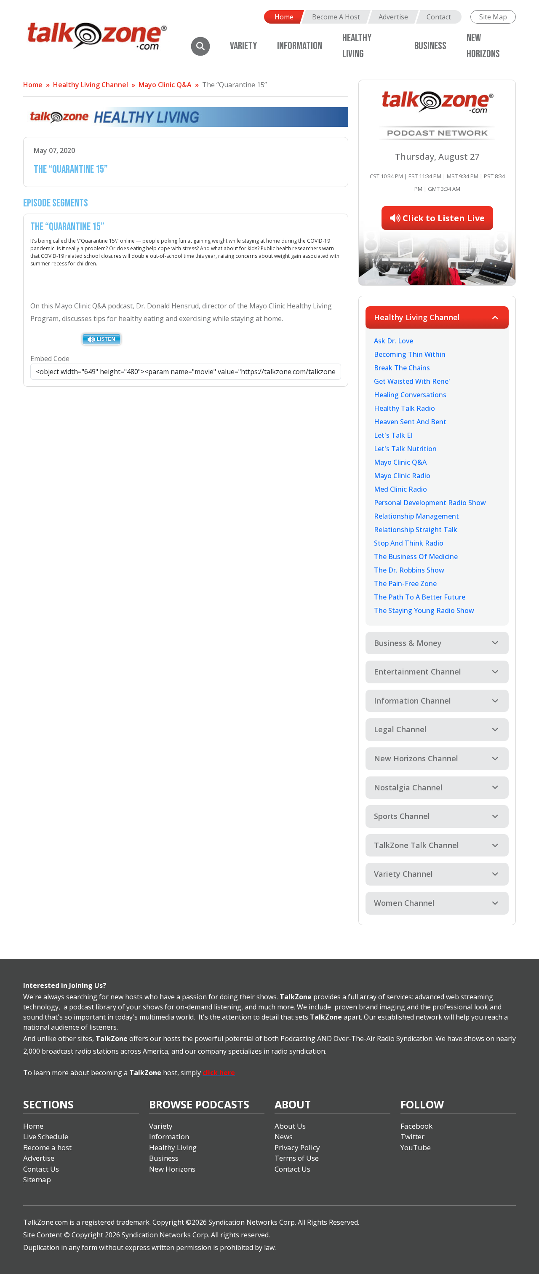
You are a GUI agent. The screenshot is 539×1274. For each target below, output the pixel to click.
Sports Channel (402, 816)
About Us (290, 1126)
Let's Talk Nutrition (405, 448)
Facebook (416, 1126)
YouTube (415, 1147)
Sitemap (37, 1179)
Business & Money (408, 643)
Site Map (493, 16)
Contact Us (41, 1169)
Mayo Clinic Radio (402, 475)
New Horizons (172, 1169)
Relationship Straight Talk (415, 529)
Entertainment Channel (417, 671)
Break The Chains (402, 367)
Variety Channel (403, 874)
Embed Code (49, 358)
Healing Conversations (410, 394)
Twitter (412, 1136)
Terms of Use (297, 1158)
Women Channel (404, 903)
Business (430, 46)
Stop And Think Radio (408, 543)
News (284, 1136)
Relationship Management (416, 516)
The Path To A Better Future (419, 597)
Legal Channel (400, 729)
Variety (243, 46)
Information (299, 46)
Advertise (393, 16)
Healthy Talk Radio (404, 408)
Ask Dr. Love (393, 340)
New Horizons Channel (416, 758)
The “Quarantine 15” (234, 84)
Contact (439, 16)
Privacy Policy (297, 1147)
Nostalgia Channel (408, 787)
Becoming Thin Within (410, 354)
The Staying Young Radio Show (424, 610)
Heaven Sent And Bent (410, 421)
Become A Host (336, 16)
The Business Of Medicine (416, 556)
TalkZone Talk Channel (416, 845)
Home (284, 16)
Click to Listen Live (442, 218)
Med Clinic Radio (400, 489)
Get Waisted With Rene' (412, 381)
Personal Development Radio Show (430, 502)
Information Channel (412, 701)
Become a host (47, 1147)
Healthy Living (173, 1147)
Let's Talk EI (393, 435)
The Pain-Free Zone (405, 583)
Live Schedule (45, 1136)
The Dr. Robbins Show (409, 570)
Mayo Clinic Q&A (165, 84)
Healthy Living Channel (90, 84)
